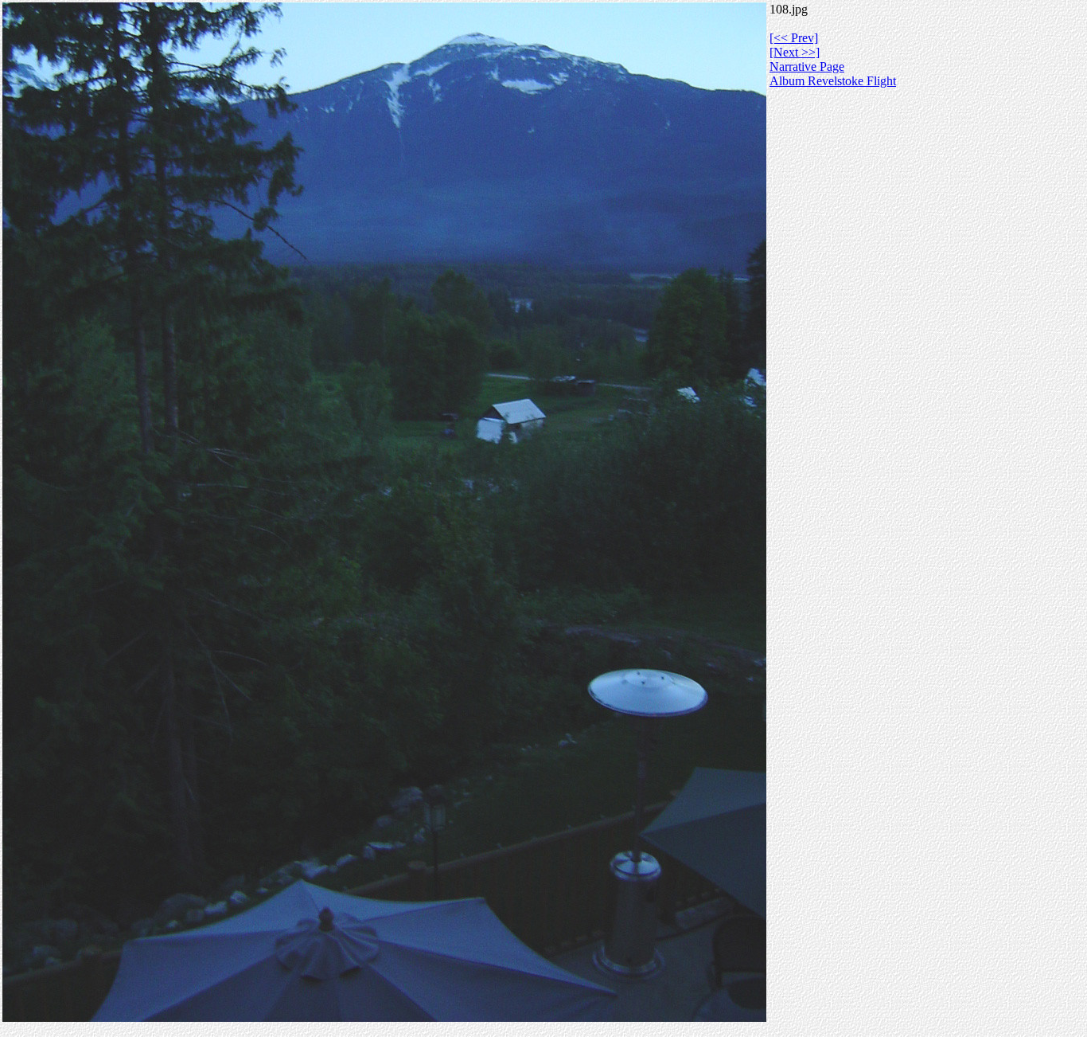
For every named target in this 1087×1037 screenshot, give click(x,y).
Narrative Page (806, 66)
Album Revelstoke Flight (832, 81)
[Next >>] (794, 52)
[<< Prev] (793, 38)
